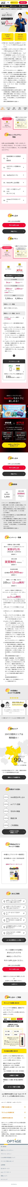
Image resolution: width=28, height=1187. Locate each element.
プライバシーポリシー (6, 1154)
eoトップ (3, 1102)
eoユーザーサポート (6, 1172)
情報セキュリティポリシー (7, 1150)
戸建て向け (9, 1102)
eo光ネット (11, 51)
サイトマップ (4, 1179)
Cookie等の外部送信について (8, 1157)
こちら (20, 45)
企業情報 (3, 1165)
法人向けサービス (5, 1168)
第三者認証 (3, 1146)
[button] (3, 412)
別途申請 (10, 72)
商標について (4, 1176)
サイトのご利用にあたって (7, 1161)
